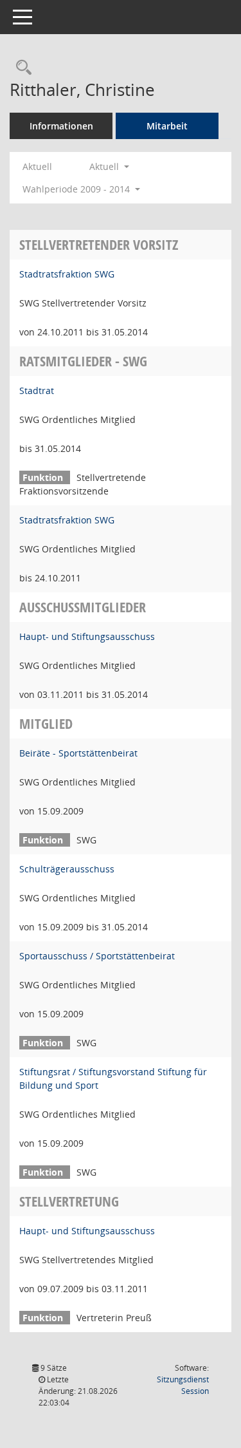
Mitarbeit (167, 126)
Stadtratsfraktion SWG (66, 274)
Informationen (61, 126)
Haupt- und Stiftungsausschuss (87, 636)
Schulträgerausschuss (66, 869)
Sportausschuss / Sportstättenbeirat (97, 956)
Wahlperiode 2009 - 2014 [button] (77, 189)
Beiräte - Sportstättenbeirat (78, 753)
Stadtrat (36, 390)
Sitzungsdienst (183, 1385)
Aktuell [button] (105, 166)
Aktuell (37, 166)
